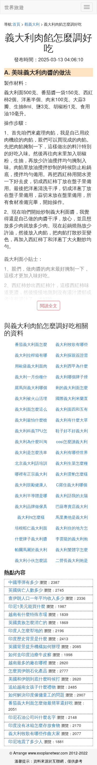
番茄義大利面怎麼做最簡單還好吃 (40, 703)
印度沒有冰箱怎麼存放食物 (34, 725)
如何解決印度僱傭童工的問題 (36, 695)
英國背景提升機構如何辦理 (34, 646)
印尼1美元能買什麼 (26, 606)
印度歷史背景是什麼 (27, 638)
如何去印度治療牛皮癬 (29, 654)
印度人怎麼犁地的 (25, 630)
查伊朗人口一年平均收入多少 (36, 598)
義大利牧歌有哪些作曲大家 (34, 733)
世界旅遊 (14, 7)
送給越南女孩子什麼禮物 (32, 687)
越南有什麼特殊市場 (27, 614)
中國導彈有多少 (23, 582)
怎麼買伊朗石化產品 (27, 671)
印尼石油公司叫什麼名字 (32, 717)
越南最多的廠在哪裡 (27, 662)
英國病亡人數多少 (25, 590)
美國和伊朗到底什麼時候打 (34, 679)
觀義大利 (32, 24)
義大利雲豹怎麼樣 (72, 474)
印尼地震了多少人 (25, 741)
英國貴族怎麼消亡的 (27, 622)
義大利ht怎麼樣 (31, 517)
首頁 (16, 24)
